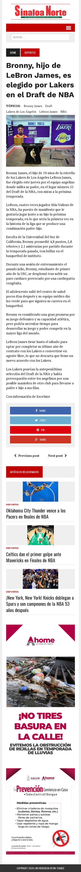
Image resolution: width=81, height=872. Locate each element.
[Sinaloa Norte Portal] (40, 12)
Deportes (12, 504)
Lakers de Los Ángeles (21, 112)
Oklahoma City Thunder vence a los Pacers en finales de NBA (35, 513)
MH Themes (58, 868)
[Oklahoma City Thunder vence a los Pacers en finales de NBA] (40, 499)
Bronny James (33, 106)
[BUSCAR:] (40, 36)
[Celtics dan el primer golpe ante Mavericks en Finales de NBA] (40, 542)
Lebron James (48, 112)
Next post (55, 455)
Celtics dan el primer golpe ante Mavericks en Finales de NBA (33, 557)
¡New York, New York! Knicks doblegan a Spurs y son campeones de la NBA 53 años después (40, 603)
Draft (48, 106)
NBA (64, 112)
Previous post (28, 455)
